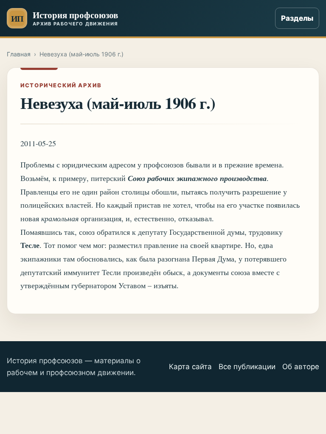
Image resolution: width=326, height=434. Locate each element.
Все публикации (247, 366)
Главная (19, 54)
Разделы (297, 18)
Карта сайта (190, 366)
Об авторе (300, 366)
